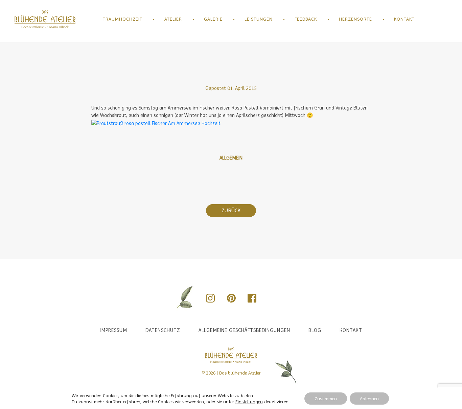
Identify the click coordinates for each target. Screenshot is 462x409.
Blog (314, 330)
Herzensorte (355, 19)
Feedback (306, 19)
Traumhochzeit (122, 19)
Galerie (213, 19)
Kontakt (404, 19)
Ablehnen (369, 398)
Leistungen (259, 19)
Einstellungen (249, 401)
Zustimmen (326, 398)
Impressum (113, 330)
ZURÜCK (231, 210)
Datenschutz (162, 330)
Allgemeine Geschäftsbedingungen (244, 330)
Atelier (173, 19)
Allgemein (231, 158)
